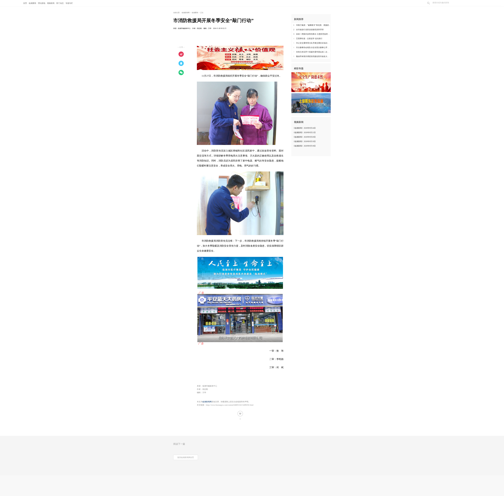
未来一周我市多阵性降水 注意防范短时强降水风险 (312, 34)
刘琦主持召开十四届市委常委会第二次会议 (312, 52)
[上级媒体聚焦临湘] (311, 103)
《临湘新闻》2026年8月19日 (304, 141)
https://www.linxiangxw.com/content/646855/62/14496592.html (229, 405)
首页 (25, 3)
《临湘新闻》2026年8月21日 (304, 132)
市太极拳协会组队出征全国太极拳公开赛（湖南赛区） (312, 47)
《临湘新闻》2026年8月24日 (304, 128)
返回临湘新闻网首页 (185, 457)
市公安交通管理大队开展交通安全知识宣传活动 (312, 43)
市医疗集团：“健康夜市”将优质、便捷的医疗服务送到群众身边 (312, 25)
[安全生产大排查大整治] (311, 82)
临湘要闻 (195, 13)
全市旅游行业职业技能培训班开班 (308, 30)
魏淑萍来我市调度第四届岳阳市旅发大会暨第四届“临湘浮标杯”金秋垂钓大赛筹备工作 (312, 56)
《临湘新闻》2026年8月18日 (304, 146)
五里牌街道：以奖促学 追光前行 (307, 39)
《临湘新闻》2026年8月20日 (304, 137)
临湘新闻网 (186, 13)
